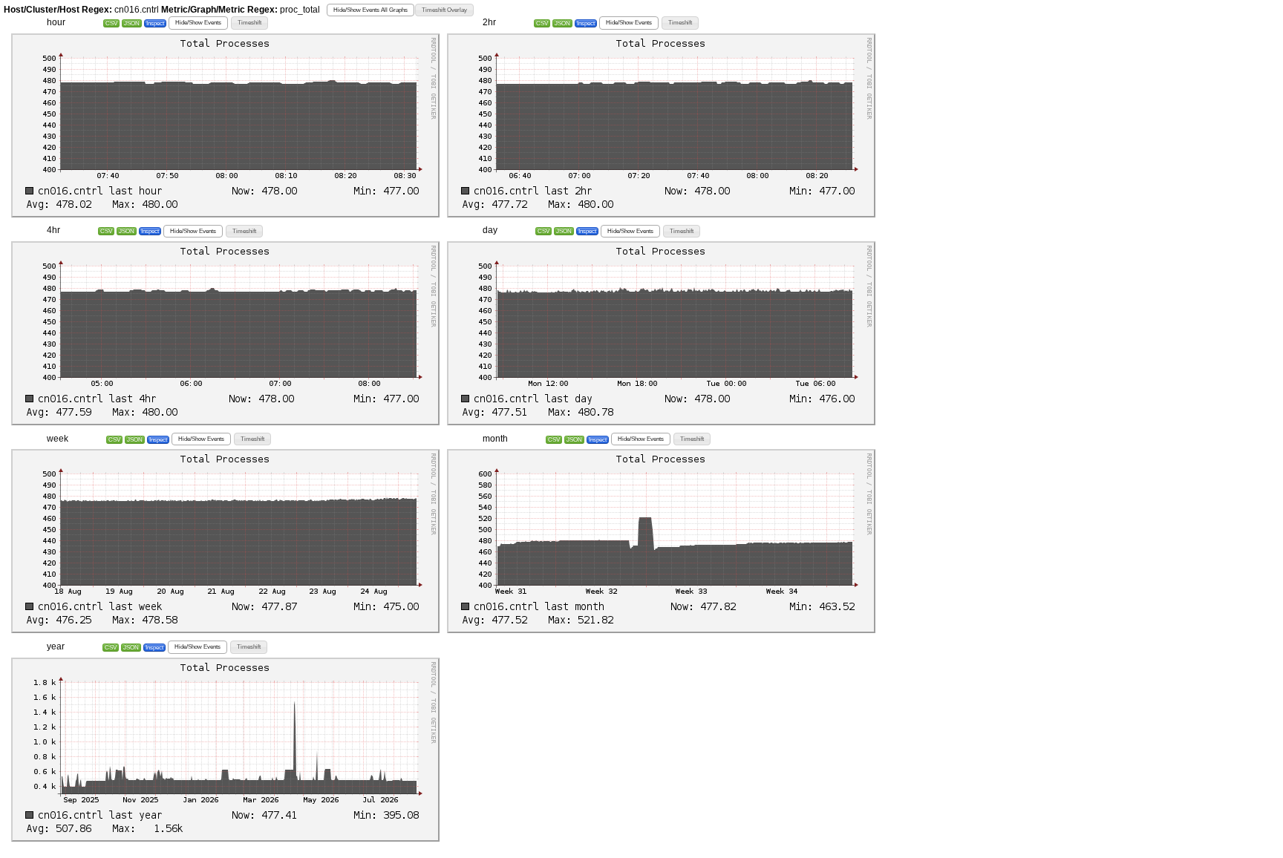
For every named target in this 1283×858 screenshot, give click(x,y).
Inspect (155, 23)
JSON (132, 23)
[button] (370, 10)
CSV (111, 23)
